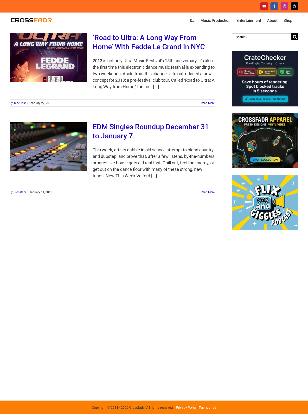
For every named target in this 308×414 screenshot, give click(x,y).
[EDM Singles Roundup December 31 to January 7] (48, 146)
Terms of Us (207, 407)
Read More (208, 103)
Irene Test (19, 103)
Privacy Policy (186, 407)
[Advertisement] (265, 313)
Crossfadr (19, 192)
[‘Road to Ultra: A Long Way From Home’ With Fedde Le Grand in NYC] (48, 57)
